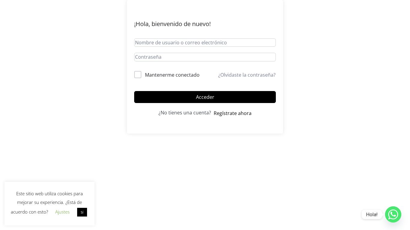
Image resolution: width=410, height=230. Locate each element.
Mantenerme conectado (172, 75)
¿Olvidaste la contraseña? (247, 75)
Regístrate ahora (233, 113)
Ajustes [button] (62, 212)
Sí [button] (82, 212)
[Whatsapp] (393, 214)
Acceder (205, 97)
